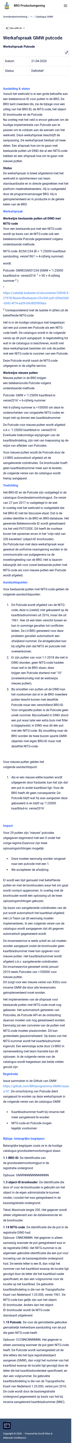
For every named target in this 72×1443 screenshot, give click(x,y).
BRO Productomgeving (29, 5)
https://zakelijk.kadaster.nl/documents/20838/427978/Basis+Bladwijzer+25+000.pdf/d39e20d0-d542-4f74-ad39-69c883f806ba (36, 298)
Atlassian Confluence (14, 1437)
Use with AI (15, 28)
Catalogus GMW (44, 16)
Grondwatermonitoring (15, 16)
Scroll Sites (44, 1433)
